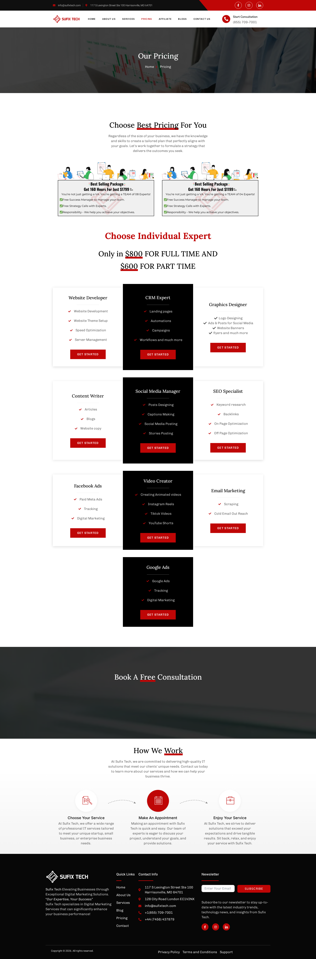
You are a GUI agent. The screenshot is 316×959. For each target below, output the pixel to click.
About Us (109, 19)
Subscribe (254, 889)
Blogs (182, 19)
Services (128, 19)
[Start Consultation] (226, 19)
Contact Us (201, 19)
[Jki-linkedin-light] (259, 5)
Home (91, 19)
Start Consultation (245, 17)
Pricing (146, 19)
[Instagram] (248, 5)
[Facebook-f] (238, 5)
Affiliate (165, 19)
